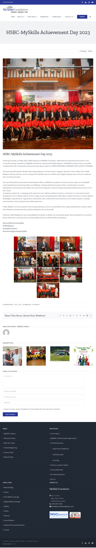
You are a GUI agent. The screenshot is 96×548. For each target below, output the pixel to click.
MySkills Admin (8, 304)
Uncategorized (27, 304)
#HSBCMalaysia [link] (8, 226)
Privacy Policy (9, 452)
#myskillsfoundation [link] (10, 228)
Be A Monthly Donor (58, 474)
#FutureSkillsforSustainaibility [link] (13, 223)
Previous (83, 51)
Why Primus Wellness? (61, 449)
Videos (6, 511)
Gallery (6, 506)
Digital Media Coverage (12, 502)
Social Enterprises (57, 443)
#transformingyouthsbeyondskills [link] (15, 231)
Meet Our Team (9, 443)
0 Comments (35, 304)
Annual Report (9, 520)
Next (90, 51)
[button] (90, 17)
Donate (6, 530)
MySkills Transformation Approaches (64, 438)
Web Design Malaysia (7, 544)
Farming (56, 460)
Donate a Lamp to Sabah (59, 465)
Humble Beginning (10, 448)
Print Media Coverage (11, 497)
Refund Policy (9, 457)
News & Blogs (9, 487)
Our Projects (55, 434)
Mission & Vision (10, 438)
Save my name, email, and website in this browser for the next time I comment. (32, 409)
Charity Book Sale (57, 470)
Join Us (53, 479)
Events (6, 492)
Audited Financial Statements (14, 525)
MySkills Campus (10, 434)
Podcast (7, 516)
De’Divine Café (58, 455)
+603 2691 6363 (56, 504)
